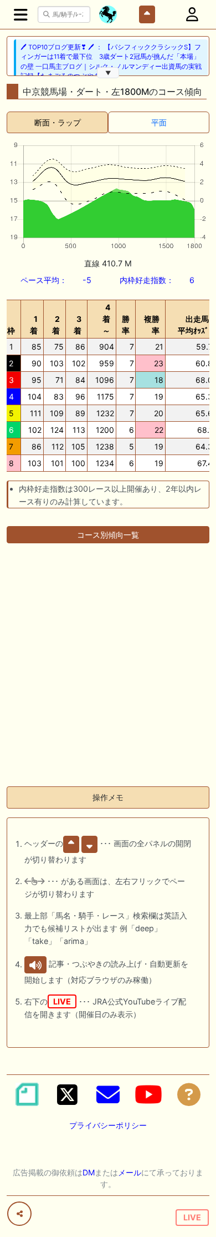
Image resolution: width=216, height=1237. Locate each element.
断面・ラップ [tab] (57, 122)
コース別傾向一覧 (108, 534)
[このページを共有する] (19, 1213)
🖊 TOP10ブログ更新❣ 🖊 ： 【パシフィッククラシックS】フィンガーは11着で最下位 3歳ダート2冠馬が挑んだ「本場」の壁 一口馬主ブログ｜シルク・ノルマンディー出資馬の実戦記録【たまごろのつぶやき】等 (111, 61)
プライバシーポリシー (108, 1125)
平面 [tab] (159, 122)
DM (89, 1172)
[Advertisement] (108, 669)
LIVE (192, 1217)
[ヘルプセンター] (188, 1094)
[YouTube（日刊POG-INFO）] (148, 1094)
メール (129, 1172)
